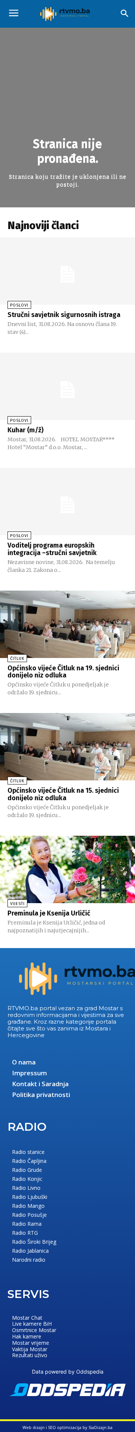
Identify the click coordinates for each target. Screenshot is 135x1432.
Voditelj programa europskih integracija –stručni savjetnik (52, 549)
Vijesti (17, 903)
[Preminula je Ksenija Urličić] (67, 869)
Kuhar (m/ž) (26, 430)
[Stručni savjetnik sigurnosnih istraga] (67, 271)
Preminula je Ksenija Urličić (49, 913)
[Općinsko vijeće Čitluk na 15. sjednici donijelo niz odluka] (67, 746)
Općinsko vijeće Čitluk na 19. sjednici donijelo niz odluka (63, 672)
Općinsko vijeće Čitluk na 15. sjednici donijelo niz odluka (63, 794)
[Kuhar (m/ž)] (67, 386)
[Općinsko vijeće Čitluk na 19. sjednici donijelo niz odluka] (67, 624)
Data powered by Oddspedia (68, 1371)
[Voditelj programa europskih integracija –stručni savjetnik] (67, 501)
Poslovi (19, 305)
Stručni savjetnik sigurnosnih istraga (64, 315)
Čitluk (17, 658)
